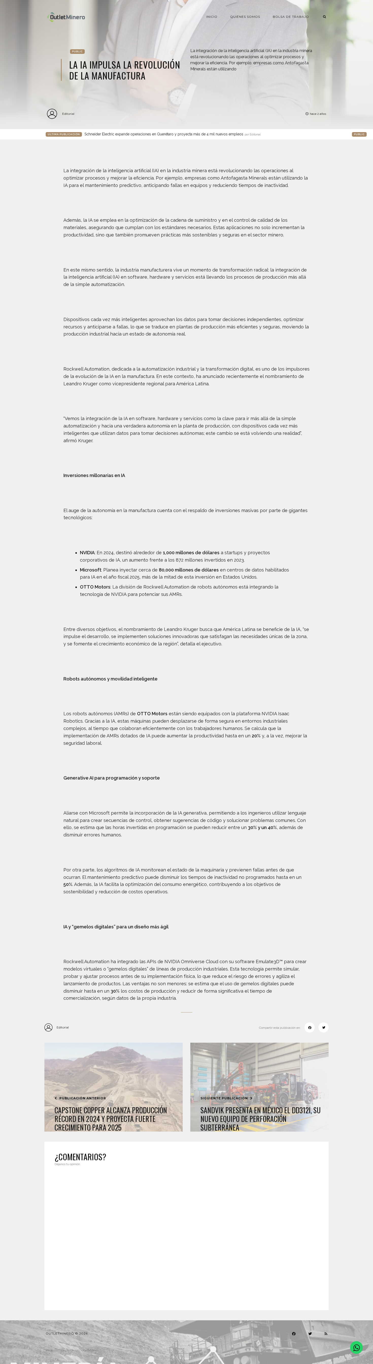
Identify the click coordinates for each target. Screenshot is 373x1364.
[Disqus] (186, 1234)
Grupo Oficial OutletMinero (79, 1350)
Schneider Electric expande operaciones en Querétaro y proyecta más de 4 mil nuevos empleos (172, 134)
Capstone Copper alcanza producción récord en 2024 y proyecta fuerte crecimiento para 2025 (111, 1119)
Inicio (211, 17)
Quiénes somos (245, 17)
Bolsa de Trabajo (291, 17)
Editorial (68, 114)
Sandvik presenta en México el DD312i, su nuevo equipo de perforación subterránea (260, 1119)
